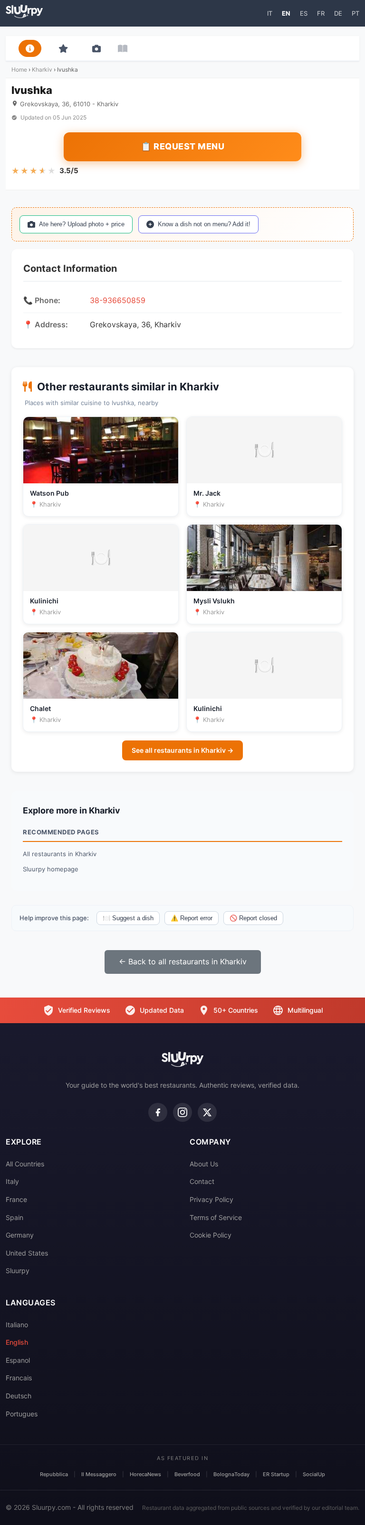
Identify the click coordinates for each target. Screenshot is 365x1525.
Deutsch (18, 1396)
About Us (204, 1164)
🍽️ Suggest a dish (128, 918)
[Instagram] (182, 1112)
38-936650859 (117, 300)
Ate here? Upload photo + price (82, 224)
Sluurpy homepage (50, 869)
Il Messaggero (98, 1474)
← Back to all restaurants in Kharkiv (183, 961)
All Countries (25, 1164)
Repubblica (54, 1474)
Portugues (22, 1414)
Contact (202, 1181)
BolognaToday (231, 1474)
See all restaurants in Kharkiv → (182, 750)
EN (286, 13)
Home (19, 69)
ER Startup (276, 1474)
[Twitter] (207, 1112)
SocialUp (314, 1474)
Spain (14, 1217)
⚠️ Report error (191, 918)
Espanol (18, 1360)
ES (303, 13)
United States (27, 1253)
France (16, 1199)
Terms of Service (216, 1217)
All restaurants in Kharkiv (59, 854)
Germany (20, 1235)
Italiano (17, 1325)
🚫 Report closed (253, 918)
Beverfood (187, 1474)
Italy (12, 1181)
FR (321, 13)
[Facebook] (157, 1112)
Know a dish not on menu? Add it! (204, 224)
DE (338, 13)
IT (269, 13)
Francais (19, 1378)
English (17, 1342)
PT (355, 13)
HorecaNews (145, 1474)
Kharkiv (42, 69)
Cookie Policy (210, 1235)
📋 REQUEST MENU (182, 146)
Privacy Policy (211, 1199)
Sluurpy (17, 1270)
